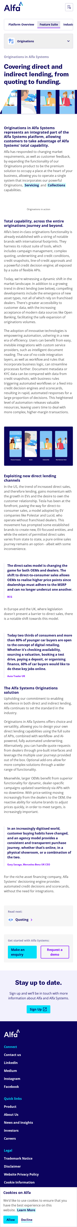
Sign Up (36, 1009)
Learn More (26, 1210)
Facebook (11, 1086)
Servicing (32, 185)
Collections (56, 185)
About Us (11, 1114)
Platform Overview (21, 24)
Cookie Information (19, 1182)
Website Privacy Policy (21, 1174)
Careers (10, 1138)
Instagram (12, 1078)
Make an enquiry (18, 952)
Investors (11, 1130)
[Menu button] (69, 7)
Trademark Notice (18, 1158)
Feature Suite (49, 24)
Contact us (12, 1055)
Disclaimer (12, 1166)
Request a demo (55, 952)
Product (10, 1106)
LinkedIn (11, 1063)
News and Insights (18, 1122)
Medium (10, 1071)
